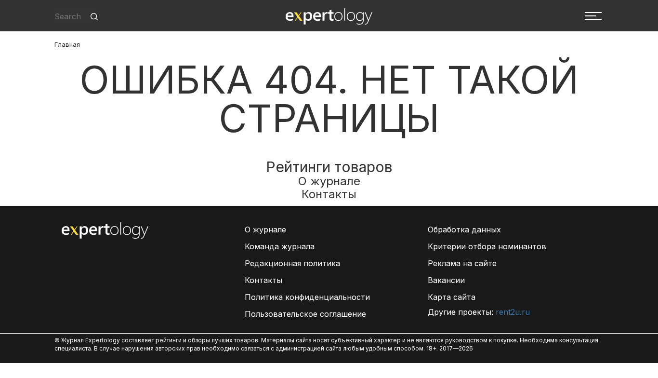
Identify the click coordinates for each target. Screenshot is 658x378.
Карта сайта (451, 297)
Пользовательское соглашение (305, 314)
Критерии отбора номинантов (487, 246)
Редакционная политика (292, 263)
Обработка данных (464, 229)
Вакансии (446, 280)
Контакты (329, 194)
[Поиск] (94, 16)
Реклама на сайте (462, 263)
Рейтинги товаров (329, 167)
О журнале (329, 181)
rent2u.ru (513, 312)
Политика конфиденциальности (307, 297)
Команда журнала (280, 246)
